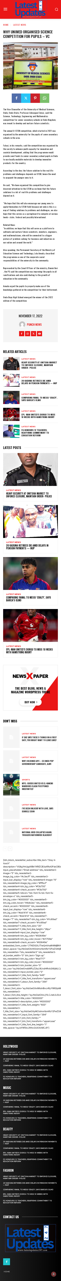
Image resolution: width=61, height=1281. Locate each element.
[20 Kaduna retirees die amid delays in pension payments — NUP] (11, 380)
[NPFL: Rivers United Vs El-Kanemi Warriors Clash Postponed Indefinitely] (11, 784)
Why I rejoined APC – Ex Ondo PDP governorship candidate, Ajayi (38, 762)
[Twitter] (25, 98)
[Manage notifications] (53, 1274)
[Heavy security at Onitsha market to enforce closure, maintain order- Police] (11, 363)
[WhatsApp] (44, 98)
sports (26, 780)
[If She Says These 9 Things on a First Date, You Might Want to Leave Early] (11, 737)
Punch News (34, 324)
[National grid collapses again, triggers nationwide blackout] (11, 832)
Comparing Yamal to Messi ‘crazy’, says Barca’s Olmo (39, 399)
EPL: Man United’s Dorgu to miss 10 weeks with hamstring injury (38, 416)
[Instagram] (27, 333)
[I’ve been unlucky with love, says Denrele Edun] (11, 808)
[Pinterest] (35, 98)
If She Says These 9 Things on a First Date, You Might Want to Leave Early (39, 739)
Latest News (19, 24)
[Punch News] (23, 324)
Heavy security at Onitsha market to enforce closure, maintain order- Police (39, 365)
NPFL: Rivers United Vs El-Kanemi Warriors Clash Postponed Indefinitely (37, 786)
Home (6, 24)
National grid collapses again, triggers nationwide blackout (37, 833)
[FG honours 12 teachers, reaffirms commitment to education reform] (11, 431)
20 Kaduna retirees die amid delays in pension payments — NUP (39, 382)
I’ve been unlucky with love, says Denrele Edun (37, 810)
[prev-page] (5, 849)
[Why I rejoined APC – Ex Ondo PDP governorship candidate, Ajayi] (11, 761)
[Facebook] (16, 98)
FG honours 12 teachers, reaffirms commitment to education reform (35, 432)
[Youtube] (39, 333)
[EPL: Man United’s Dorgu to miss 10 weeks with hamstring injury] (11, 414)
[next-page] (10, 849)
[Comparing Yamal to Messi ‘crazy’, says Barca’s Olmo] (11, 397)
